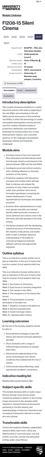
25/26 (38, 37)
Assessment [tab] (30, 90)
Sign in (38, 1)
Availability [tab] (8, 96)
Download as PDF (14, 83)
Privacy (10, 450)
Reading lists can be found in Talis (17, 381)
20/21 (6, 37)
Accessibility (25, 450)
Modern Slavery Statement (11, 452)
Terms (4, 450)
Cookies (17, 450)
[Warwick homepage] (11, 7)
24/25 (30, 37)
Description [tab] (9, 90)
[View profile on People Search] (39, 60)
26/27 (6, 43)
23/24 (22, 37)
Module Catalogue (11, 15)
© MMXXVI (28, 447)
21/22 (14, 37)
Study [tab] (19, 90)
